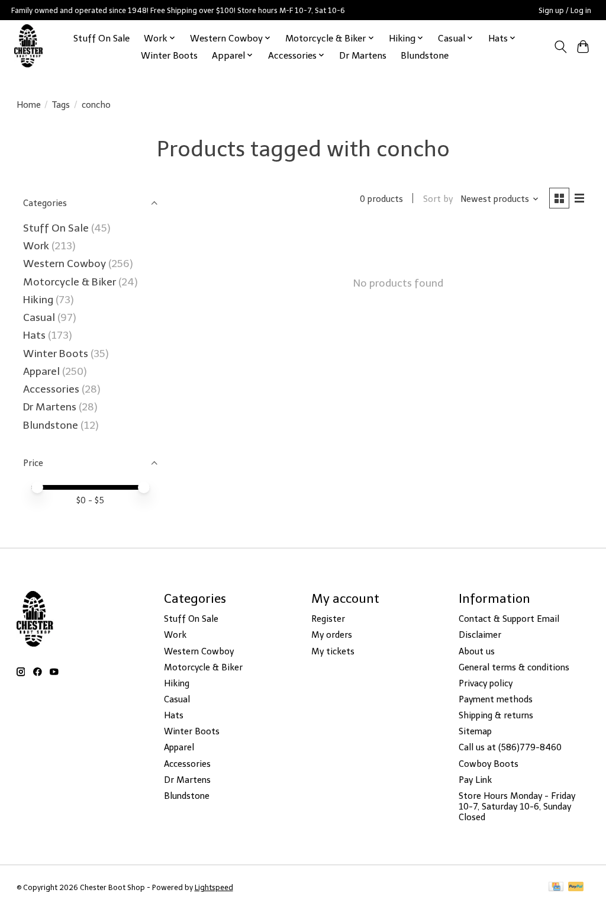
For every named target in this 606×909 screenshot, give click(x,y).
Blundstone (425, 55)
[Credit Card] (556, 887)
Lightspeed (214, 887)
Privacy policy (485, 683)
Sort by (438, 199)
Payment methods (496, 699)
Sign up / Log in (565, 10)
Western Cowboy (65, 263)
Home (29, 104)
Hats (34, 335)
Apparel (42, 371)
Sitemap (475, 731)
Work (37, 245)
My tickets (332, 651)
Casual (39, 317)
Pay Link (475, 780)
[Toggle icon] (560, 46)
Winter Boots (169, 55)
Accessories (52, 389)
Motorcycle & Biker (69, 281)
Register (328, 619)
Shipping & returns (496, 715)
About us (477, 651)
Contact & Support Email (509, 619)
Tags (61, 104)
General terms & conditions (514, 667)
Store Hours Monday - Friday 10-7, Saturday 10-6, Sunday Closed (517, 807)
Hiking (39, 299)
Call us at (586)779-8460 (510, 747)
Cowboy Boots (488, 764)
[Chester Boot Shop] (28, 46)
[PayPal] (576, 887)
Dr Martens (362, 55)
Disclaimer (480, 634)
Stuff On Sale (101, 38)
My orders (331, 634)
